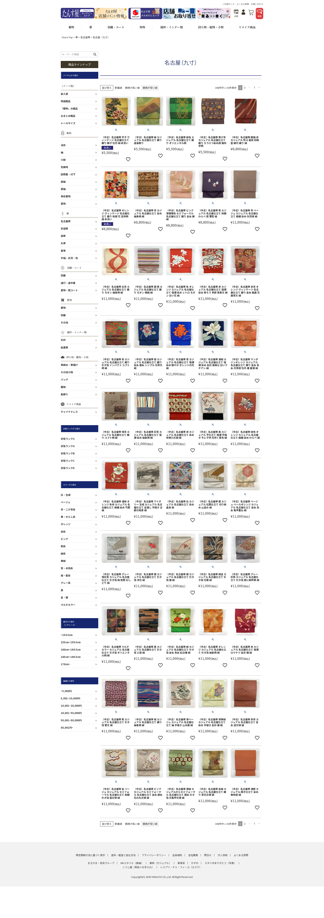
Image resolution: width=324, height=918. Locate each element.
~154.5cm (67, 635)
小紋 (63, 159)
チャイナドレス (69, 412)
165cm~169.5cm (71, 657)
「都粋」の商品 (69, 108)
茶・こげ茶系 (68, 509)
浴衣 (63, 145)
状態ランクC (68, 460)
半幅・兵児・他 (69, 258)
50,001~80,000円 (71, 720)
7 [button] (254, 87)
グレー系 (65, 583)
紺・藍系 (65, 575)
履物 (63, 387)
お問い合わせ (257, 3)
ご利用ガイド (228, 3)
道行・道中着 (68, 283)
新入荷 (64, 94)
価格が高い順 (132, 87)
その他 (64, 322)
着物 (63, 307)
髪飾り (64, 394)
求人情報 (222, 855)
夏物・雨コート (69, 290)
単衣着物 (65, 196)
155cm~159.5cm (71, 642)
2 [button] (244, 87)
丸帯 (63, 243)
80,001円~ (67, 727)
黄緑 (63, 561)
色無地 (64, 167)
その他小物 (67, 372)
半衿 (63, 340)
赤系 (63, 531)
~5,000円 (66, 691)
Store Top (67, 37)
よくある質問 (243, 3)
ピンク (64, 539)
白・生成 (65, 495)
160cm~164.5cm (71, 649)
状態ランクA (68, 446)
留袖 (63, 189)
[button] (258, 87)
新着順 (118, 87)
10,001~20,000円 (71, 705)
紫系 (63, 546)
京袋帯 (64, 228)
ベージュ (65, 502)
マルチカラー (68, 604)
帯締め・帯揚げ (69, 365)
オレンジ (65, 524)
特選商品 (65, 101)
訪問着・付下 (68, 174)
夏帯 (63, 250)
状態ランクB (68, 453)
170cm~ (65, 664)
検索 (259, 16)
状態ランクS (67, 439)
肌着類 (64, 347)
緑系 (63, 553)
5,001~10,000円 (70, 698)
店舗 (236, 16)
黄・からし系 (68, 517)
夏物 (63, 203)
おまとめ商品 (68, 116)
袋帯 (63, 236)
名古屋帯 (85, 37)
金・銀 (64, 597)
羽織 (63, 275)
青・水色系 (67, 568)
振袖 (63, 181)
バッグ (64, 379)
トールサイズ (68, 123)
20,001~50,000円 (71, 713)
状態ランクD (68, 468)
